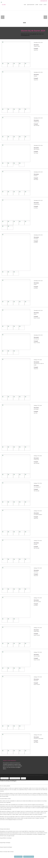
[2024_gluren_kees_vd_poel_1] (16, 620)
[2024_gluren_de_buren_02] (27, 193)
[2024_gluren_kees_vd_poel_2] (10, 620)
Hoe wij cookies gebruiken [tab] (5, 785)
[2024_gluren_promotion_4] (22, 727)
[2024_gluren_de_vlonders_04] (22, 448)
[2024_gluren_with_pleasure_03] (22, 164)
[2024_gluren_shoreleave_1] (16, 577)
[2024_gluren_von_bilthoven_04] (10, 138)
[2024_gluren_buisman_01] (16, 342)
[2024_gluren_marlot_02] (10, 327)
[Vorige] (2, 17)
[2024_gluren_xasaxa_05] (27, 110)
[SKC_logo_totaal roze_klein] (3, 4)
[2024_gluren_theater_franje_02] (10, 64)
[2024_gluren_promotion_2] (10, 727)
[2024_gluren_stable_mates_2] (16, 644)
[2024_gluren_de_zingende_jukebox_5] (27, 533)
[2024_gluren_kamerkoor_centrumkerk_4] (22, 752)
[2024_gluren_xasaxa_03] (16, 110)
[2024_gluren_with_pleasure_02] (16, 163)
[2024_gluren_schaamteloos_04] (27, 222)
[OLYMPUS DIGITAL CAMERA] (22, 327)
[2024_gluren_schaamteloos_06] (10, 227)
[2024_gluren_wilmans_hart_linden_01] (10, 398)
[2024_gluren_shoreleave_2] (10, 590)
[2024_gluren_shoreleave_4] (22, 590)
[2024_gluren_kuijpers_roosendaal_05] (16, 491)
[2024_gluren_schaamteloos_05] (4, 227)
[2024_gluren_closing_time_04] (22, 475)
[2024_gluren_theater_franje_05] (22, 64)
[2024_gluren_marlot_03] (16, 327)
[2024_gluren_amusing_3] (16, 560)
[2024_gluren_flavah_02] (16, 302)
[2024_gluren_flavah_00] (27, 302)
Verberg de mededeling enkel (15, 778)
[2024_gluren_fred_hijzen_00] (16, 252)
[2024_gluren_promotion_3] (16, 727)
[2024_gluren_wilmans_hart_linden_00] (16, 377)
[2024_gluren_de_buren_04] (10, 193)
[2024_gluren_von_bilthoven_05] (22, 138)
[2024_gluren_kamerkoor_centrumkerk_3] (16, 752)
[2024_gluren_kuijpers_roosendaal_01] (27, 503)
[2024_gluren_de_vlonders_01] (27, 448)
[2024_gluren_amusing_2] (10, 560)
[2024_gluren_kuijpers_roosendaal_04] (10, 503)
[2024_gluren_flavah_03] (22, 302)
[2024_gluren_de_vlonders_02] (10, 448)
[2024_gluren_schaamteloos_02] (16, 222)
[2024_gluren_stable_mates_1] (10, 644)
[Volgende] (45, 17)
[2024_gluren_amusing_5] (16, 548)
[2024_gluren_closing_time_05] (27, 475)
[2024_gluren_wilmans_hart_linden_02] (16, 398)
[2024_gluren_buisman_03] (16, 352)
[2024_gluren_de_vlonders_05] (16, 425)
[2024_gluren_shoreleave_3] (16, 590)
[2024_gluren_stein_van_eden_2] (10, 669)
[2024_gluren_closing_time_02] (10, 475)
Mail (4, 767)
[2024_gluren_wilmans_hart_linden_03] (22, 398)
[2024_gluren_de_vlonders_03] (16, 448)
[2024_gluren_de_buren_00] (22, 193)
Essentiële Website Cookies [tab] (5, 798)
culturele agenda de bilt (43, 0)
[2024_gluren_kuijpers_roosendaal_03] (16, 503)
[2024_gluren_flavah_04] (16, 290)
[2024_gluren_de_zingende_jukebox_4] (22, 533)
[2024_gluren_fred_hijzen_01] (10, 273)
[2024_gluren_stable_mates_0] (16, 634)
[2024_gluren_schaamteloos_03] (22, 222)
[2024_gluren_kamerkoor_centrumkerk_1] (16, 741)
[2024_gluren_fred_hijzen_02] (16, 273)
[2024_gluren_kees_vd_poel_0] (16, 607)
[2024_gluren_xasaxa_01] (16, 89)
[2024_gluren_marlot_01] (16, 317)
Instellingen (23, 778)
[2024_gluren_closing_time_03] (16, 475)
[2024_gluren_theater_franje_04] (16, 64)
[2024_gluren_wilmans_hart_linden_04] (27, 398)
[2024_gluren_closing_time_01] (16, 463)
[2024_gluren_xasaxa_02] (10, 110)
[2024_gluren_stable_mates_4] (27, 644)
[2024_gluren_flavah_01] (10, 302)
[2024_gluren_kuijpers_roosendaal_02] (22, 503)
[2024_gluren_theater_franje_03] (16, 51)
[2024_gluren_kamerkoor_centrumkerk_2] (10, 752)
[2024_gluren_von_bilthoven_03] (16, 138)
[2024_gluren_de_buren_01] (16, 180)
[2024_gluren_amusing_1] (27, 560)
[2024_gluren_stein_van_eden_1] (16, 659)
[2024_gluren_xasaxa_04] (22, 110)
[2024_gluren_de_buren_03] (16, 193)
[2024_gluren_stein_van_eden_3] (16, 669)
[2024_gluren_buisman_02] (10, 352)
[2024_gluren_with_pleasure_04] (16, 153)
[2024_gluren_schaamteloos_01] (10, 222)
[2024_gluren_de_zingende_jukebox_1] (16, 520)
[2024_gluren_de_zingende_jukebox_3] (16, 533)
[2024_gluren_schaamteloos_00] (16, 209)
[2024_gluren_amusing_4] (22, 560)
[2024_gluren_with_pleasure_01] (10, 164)
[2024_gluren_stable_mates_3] (22, 644)
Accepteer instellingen (4, 778)
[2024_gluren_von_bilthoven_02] (27, 138)
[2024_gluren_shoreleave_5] (27, 590)
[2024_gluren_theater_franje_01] (27, 64)
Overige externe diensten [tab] (5, 829)
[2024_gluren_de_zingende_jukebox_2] (10, 533)
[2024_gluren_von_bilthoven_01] (16, 126)
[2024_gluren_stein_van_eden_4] (22, 669)
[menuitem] (25, 4)
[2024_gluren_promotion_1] (16, 700)
